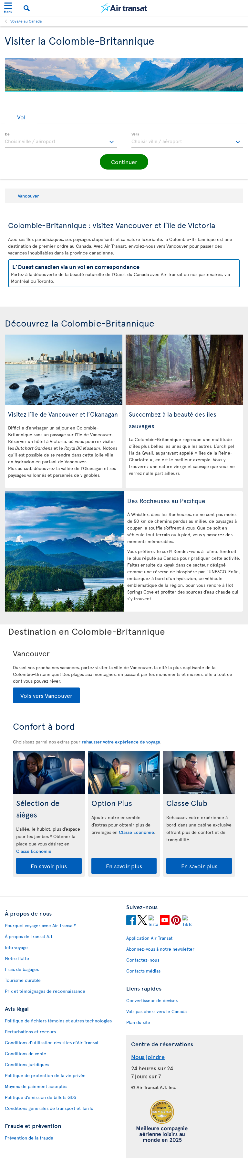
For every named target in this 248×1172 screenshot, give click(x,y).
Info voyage (16, 947)
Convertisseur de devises (152, 1000)
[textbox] (61, 140)
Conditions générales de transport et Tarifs (49, 1108)
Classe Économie (33, 851)
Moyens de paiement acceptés (36, 1086)
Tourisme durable (23, 980)
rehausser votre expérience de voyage (121, 742)
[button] (21, 117)
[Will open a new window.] (131, 921)
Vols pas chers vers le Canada (156, 1011)
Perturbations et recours (30, 1032)
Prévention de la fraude (29, 1138)
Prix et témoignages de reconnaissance (45, 991)
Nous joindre (148, 1057)
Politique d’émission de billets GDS (40, 1097)
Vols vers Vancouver (46, 695)
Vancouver (28, 196)
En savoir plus (49, 866)
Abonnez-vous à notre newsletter (160, 949)
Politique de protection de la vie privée (45, 1075)
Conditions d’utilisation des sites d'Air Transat (51, 1042)
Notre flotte (17, 958)
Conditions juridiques (27, 1064)
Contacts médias (143, 971)
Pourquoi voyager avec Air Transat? (40, 925)
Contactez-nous (142, 960)
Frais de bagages (22, 969)
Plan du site (138, 1022)
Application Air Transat (149, 938)
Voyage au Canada (26, 20)
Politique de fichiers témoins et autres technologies (58, 1021)
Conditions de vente (25, 1053)
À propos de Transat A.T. (29, 936)
